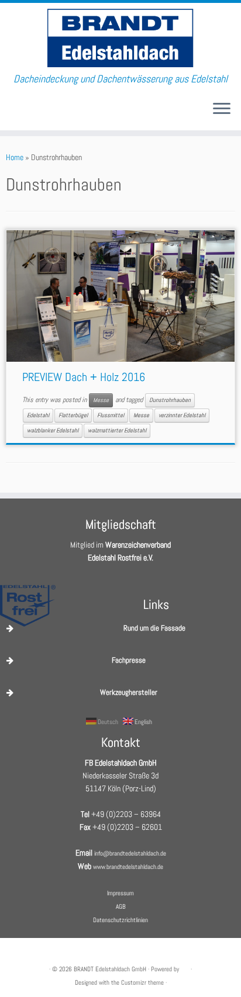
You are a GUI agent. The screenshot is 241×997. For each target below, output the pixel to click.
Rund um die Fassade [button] (154, 628)
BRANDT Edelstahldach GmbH (110, 969)
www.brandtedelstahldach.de (128, 867)
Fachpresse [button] (129, 660)
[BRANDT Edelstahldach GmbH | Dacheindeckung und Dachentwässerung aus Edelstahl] (120, 38)
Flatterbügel (73, 415)
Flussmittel (110, 415)
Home (14, 157)
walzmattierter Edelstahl (117, 430)
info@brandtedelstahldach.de (130, 853)
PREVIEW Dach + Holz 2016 (83, 377)
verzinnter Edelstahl (182, 415)
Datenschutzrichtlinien (120, 920)
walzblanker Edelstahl (52, 430)
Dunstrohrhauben (170, 400)
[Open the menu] (221, 109)
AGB (121, 906)
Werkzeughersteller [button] (128, 692)
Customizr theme (142, 982)
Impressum (120, 893)
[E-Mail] (9, 113)
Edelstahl (38, 415)
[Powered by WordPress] (185, 967)
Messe (101, 400)
